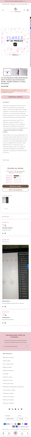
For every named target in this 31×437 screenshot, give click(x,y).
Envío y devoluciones (8, 364)
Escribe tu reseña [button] (15, 186)
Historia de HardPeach (8, 403)
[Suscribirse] (26, 346)
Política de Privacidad (8, 399)
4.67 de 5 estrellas (19, 171)
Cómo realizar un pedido (9, 390)
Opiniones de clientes (8, 357)
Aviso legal (5, 373)
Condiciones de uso (8, 380)
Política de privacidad (25, 429)
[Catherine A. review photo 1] (15, 272)
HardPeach (7, 429)
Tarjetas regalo (6, 360)
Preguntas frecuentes (8, 370)
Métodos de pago (7, 367)
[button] (2, 10)
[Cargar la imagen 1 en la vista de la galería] (7, 72)
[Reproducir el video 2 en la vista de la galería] (23, 72)
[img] (5, 222)
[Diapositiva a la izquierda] (1, 72)
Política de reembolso (15, 429)
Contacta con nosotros (8, 396)
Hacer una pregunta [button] (15, 190)
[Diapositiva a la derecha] (29, 72)
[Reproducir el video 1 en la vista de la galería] (15, 72)
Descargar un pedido (8, 393)
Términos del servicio (8, 383)
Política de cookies (7, 377)
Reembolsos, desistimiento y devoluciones (13, 386)
